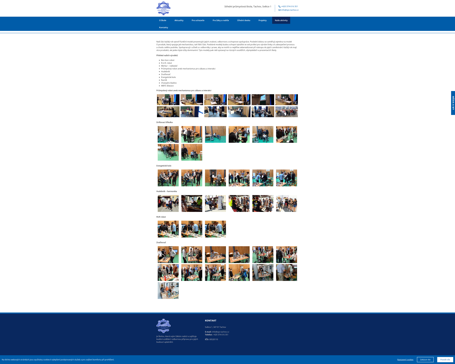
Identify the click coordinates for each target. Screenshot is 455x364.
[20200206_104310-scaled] (263, 99)
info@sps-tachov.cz (290, 10)
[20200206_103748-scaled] (192, 99)
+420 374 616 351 (289, 6)
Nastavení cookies (405, 359)
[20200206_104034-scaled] (215, 99)
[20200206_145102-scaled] (192, 111)
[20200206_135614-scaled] (168, 111)
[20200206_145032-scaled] (215, 111)
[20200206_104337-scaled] (286, 99)
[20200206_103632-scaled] (168, 99)
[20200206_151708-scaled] (286, 111)
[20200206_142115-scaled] (239, 111)
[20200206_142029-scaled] (263, 111)
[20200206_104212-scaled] (239, 99)
